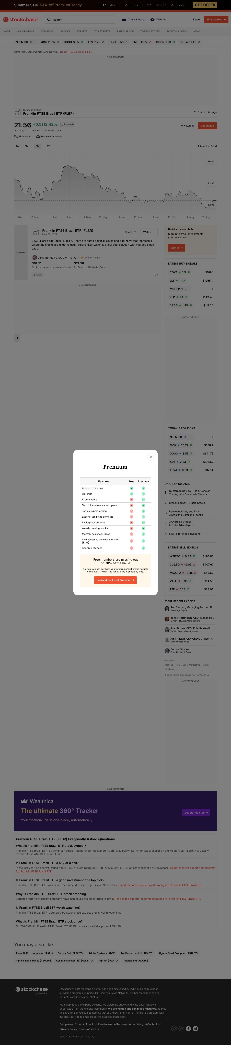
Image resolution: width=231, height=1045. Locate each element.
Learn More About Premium (114, 580)
